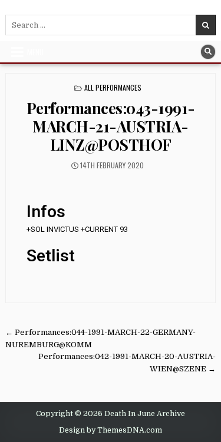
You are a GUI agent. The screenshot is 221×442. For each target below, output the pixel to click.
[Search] (208, 52)
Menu (35, 52)
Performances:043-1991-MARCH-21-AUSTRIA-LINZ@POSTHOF (111, 126)
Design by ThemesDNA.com (110, 430)
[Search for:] (110, 25)
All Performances (112, 87)
